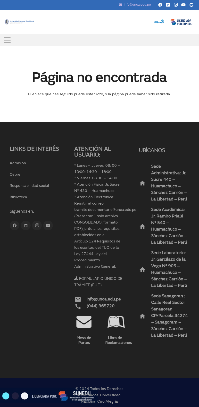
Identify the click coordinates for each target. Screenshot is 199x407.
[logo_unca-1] (19, 22)
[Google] (191, 5)
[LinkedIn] (168, 5)
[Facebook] (160, 5)
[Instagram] (176, 5)
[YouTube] (183, 5)
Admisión (18, 163)
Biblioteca (18, 197)
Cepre (15, 175)
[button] (7, 40)
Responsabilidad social (29, 186)
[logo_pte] (159, 22)
